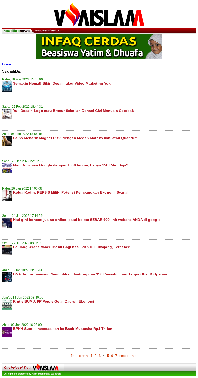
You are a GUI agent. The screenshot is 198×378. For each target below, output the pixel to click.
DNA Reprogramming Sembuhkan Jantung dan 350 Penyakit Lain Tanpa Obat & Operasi (90, 274)
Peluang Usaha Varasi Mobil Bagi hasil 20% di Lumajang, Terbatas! (71, 247)
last (133, 356)
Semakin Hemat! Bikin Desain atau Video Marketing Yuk (62, 83)
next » (124, 356)
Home (6, 64)
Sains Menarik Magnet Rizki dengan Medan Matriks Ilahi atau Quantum (75, 138)
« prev (83, 356)
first (74, 356)
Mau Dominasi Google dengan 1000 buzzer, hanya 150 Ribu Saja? (70, 165)
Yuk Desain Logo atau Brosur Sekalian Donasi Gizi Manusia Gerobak (73, 111)
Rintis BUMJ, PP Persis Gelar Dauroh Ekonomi (53, 301)
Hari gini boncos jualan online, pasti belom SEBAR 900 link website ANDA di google (86, 220)
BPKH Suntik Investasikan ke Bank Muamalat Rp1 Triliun (62, 329)
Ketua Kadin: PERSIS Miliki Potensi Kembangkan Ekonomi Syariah (71, 192)
